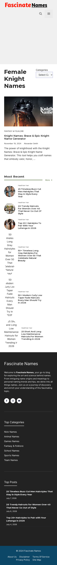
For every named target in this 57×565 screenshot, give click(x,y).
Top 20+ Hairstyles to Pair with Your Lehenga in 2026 (29, 225)
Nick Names (10, 431)
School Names (11, 450)
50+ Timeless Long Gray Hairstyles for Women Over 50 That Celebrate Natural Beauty (29, 255)
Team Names (11, 460)
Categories (42, 70)
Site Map (37, 559)
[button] (41, 14)
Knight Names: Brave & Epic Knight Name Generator (26, 137)
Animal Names (11, 436)
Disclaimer (24, 556)
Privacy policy (23, 559)
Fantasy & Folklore (14, 131)
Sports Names (11, 455)
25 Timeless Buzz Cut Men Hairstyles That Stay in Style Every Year (29, 193)
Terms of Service (41, 556)
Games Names (11, 441)
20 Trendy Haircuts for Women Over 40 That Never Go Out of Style (29, 210)
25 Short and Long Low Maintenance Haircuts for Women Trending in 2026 (32, 335)
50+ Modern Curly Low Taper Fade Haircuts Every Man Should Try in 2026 (30, 299)
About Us (12, 556)
